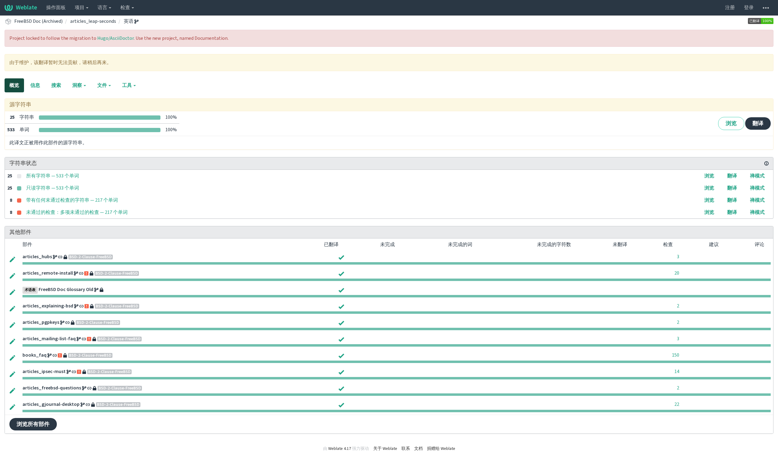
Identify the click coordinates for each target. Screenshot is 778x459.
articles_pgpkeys (40, 322)
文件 (102, 85)
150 (675, 355)
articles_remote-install (47, 273)
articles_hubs (37, 256)
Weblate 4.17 (339, 449)
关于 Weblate (385, 449)
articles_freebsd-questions (51, 388)
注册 (730, 7)
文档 (418, 449)
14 (676, 371)
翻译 (757, 123)
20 (676, 273)
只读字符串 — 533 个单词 (52, 188)
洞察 (77, 85)
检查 (125, 7)
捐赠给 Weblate (441, 449)
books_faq (34, 355)
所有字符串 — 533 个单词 (52, 176)
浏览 (731, 123)
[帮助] (765, 7)
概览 (14, 85)
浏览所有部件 (33, 424)
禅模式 (757, 176)
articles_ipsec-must (44, 371)
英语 (129, 21)
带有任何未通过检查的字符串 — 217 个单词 (72, 200)
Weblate (26, 7)
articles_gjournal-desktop (51, 404)
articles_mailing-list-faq (49, 338)
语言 (103, 7)
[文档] (766, 163)
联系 (405, 449)
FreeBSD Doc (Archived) (38, 21)
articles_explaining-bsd (47, 306)
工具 (127, 85)
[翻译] (12, 259)
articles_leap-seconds (93, 21)
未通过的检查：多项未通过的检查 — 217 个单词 (77, 212)
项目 (80, 7)
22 (676, 404)
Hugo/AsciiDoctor (115, 38)
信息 (35, 85)
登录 (749, 7)
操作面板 (56, 7)
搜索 (56, 85)
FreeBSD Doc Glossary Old (66, 289)
